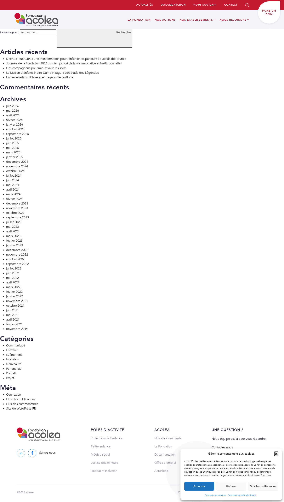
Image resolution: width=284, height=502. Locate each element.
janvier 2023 (14, 245)
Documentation (165, 454)
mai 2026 (12, 111)
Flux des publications (20, 399)
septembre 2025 (17, 134)
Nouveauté (13, 364)
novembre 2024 (17, 166)
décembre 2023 (17, 203)
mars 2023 (13, 236)
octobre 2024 (15, 171)
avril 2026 (13, 115)
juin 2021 (12, 310)
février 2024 (14, 199)
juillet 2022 (13, 268)
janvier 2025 (14, 157)
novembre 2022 (17, 254)
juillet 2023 (13, 222)
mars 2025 (13, 152)
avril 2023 (13, 231)
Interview (12, 359)
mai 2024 (12, 185)
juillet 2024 (13, 176)
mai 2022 (12, 278)
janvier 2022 (14, 296)
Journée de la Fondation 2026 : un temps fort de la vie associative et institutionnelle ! (64, 63)
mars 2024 (13, 194)
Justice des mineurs (104, 463)
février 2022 (14, 292)
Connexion (13, 395)
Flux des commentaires (22, 404)
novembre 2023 (17, 208)
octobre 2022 (15, 259)
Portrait (11, 373)
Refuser (231, 486)
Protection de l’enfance (106, 438)
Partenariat (13, 369)
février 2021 (14, 324)
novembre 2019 (17, 329)
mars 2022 (13, 287)
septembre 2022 (17, 264)
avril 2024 (13, 189)
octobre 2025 (15, 129)
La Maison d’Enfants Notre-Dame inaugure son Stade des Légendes (52, 73)
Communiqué (15, 345)
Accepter (199, 486)
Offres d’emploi (165, 463)
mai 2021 (12, 315)
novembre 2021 (17, 301)
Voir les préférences (263, 486)
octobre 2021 (15, 306)
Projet (10, 378)
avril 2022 (13, 282)
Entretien (12, 350)
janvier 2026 (14, 124)
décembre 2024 (17, 162)
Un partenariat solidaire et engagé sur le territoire (39, 77)
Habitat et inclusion (104, 471)
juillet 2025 (13, 138)
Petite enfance (101, 446)
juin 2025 (12, 143)
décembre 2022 (17, 250)
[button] (276, 454)
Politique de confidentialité (242, 495)
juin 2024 (12, 180)
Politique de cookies (215, 495)
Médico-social (100, 454)
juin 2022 (12, 273)
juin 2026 (12, 106)
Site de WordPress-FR (21, 408)
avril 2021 (13, 319)
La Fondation (163, 446)
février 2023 (14, 241)
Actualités (161, 471)
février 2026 (14, 120)
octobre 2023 (15, 213)
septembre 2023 (17, 217)
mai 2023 (12, 227)
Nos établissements (167, 438)
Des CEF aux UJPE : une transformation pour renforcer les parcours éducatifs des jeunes (66, 59)
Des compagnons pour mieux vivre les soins (36, 68)
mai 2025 (12, 148)
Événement (14, 355)
